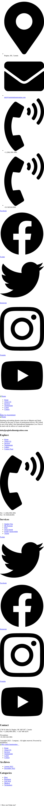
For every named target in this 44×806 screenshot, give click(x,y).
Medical (7, 783)
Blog (6, 777)
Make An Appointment (7, 415)
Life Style (7, 781)
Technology (8, 785)
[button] (8, 805)
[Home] (3, 396)
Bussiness (7, 779)
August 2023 (8, 766)
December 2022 (9, 768)
